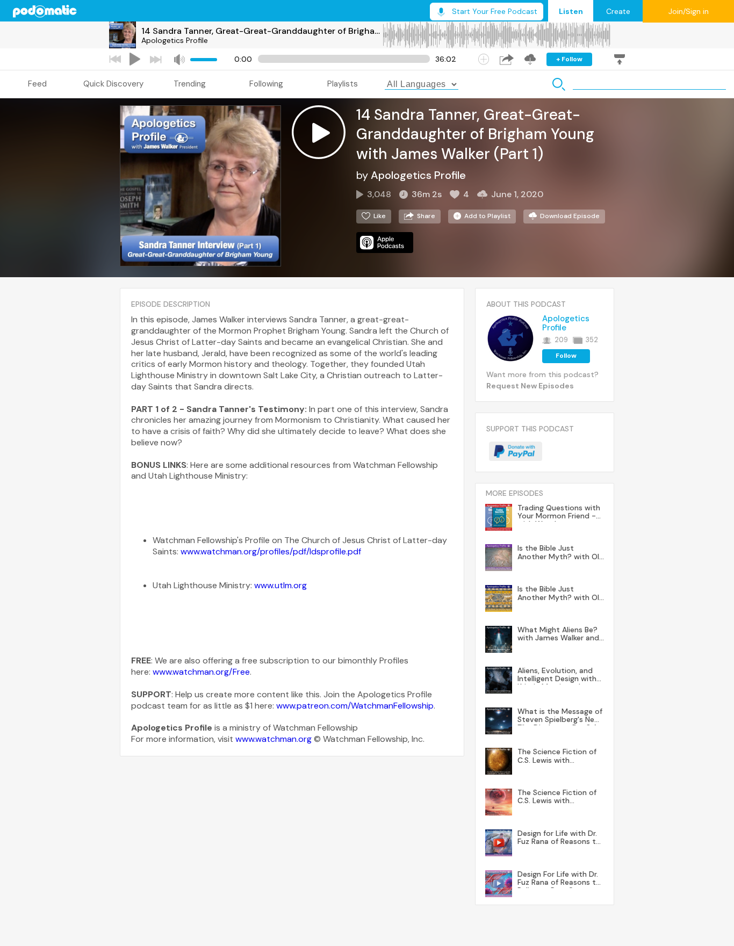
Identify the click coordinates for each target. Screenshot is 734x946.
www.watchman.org (273, 739)
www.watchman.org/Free (201, 671)
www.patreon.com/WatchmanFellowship (355, 705)
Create (618, 11)
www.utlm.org (280, 585)
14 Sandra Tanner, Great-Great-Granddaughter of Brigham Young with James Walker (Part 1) (261, 31)
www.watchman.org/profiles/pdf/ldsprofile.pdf (271, 551)
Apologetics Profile (174, 40)
